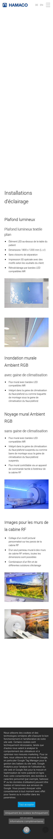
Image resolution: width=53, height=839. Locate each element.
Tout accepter (26, 804)
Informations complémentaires (26, 821)
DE (36, 5)
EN (41, 5)
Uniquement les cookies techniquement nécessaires (26, 813)
